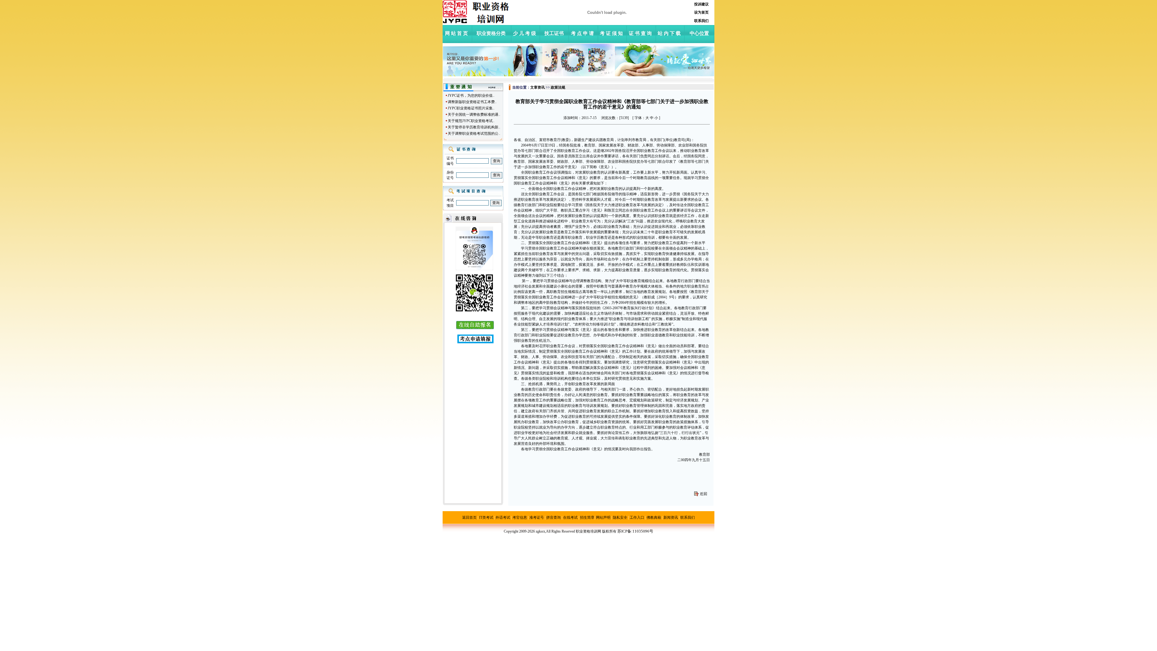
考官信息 (520, 517)
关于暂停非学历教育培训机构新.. (474, 127)
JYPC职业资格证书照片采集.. (471, 108)
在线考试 (570, 517)
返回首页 (469, 517)
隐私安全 (620, 517)
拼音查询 (553, 517)
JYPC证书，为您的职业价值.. (471, 95)
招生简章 (587, 517)
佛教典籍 (654, 517)
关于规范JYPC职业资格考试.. (471, 121)
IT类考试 (486, 517)
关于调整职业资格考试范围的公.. (474, 133)
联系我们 (687, 517)
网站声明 (603, 517)
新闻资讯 (670, 517)
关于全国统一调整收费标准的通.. (474, 114)
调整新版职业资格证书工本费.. (472, 102)
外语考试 (503, 517)
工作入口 (637, 517)
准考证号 (536, 517)
